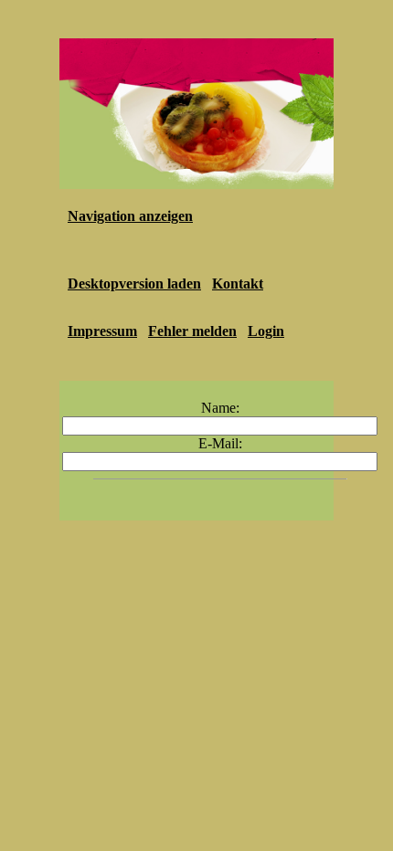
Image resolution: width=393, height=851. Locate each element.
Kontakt (237, 283)
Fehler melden (192, 331)
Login (266, 331)
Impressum (102, 331)
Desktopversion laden (134, 283)
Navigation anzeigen (130, 216)
